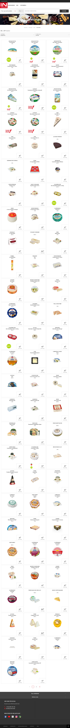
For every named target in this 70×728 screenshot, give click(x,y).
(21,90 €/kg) (42, 276)
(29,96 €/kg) (65, 396)
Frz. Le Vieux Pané (57, 303)
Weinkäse (12, 591)
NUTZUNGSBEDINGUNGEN (22, 726)
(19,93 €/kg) (65, 85)
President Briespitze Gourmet (12, 472)
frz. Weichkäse (12, 233)
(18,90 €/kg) (65, 563)
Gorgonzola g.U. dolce (34, 209)
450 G (35, 306)
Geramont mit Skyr (12, 639)
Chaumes (12, 279)
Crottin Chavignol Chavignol (12, 209)
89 (65, 250)
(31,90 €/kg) (20, 181)
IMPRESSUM (5, 726)
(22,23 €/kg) (65, 348)
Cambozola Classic (57, 351)
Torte (57, 352)
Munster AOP (57, 281)
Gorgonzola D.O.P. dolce (12, 66)
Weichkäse (35, 19)
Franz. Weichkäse (57, 615)
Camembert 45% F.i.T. (35, 137)
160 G (35, 282)
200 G (35, 67)
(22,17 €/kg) (42, 515)
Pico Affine (12, 567)
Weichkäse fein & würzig (12, 114)
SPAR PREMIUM (12, 65)
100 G (57, 43)
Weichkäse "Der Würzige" (57, 328)
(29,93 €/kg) (42, 467)
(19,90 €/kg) (20, 324)
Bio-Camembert (35, 42)
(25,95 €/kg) (65, 276)
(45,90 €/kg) (42, 539)
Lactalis (12, 470)
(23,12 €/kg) (20, 372)
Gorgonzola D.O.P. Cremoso (57, 519)
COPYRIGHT (32, 726)
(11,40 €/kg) (20, 133)
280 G (12, 425)
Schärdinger (57, 208)
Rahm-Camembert (12, 305)
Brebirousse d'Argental (34, 519)
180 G (57, 115)
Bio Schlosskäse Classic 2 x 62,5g (12, 328)
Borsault (57, 614)
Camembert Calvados (57, 376)
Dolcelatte (57, 567)
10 (42, 609)
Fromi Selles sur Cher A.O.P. (35, 590)
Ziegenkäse (35, 472)
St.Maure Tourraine (34, 232)
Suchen (64, 11)
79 (43, 155)
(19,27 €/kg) (42, 372)
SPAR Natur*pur (12, 41)
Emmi (57, 232)
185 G (57, 616)
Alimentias (12, 399)
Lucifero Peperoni (57, 136)
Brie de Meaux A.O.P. (57, 447)
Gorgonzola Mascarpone (35, 352)
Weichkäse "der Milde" (12, 519)
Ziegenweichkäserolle (35, 400)
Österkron (57, 209)
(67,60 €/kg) (42, 634)
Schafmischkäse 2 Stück (34, 305)
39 (20, 83)
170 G (12, 258)
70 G (35, 473)
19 (65, 59)
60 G (12, 210)
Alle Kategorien (7, 11)
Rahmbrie (57, 639)
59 (65, 107)
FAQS (38, 726)
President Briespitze (12, 615)
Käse (34, 27)
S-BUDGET (35, 88)
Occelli (35, 327)
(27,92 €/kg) (65, 181)
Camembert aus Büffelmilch (12, 448)
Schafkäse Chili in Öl (35, 567)
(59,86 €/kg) (42, 491)
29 (43, 322)
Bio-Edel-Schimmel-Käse (12, 90)
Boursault (12, 232)
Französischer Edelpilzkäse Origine (34, 424)
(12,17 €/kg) (65, 133)
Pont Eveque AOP (57, 400)
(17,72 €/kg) (20, 157)
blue (12, 376)
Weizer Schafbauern (34, 279)
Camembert (57, 543)
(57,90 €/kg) (42, 181)
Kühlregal (30, 27)
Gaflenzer (35, 303)
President (35, 256)
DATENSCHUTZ (12, 726)
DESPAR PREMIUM (12, 184)
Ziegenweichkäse (12, 137)
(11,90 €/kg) (42, 396)
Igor (35, 351)
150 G (57, 67)
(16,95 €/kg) (20, 491)
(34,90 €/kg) (42, 205)
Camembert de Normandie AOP (35, 663)
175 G (57, 330)
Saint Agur (34, 423)
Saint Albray (35, 494)
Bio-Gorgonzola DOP (57, 90)
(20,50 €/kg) (20, 658)
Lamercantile (12, 447)
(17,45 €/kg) (42, 85)
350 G (12, 115)
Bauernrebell (12, 424)
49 (43, 83)
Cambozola (57, 494)
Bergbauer (57, 160)
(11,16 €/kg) (42, 157)
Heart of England (35, 184)
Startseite (25, 27)
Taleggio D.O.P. (12, 185)
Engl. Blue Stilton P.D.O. (34, 185)
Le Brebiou (12, 494)
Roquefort (57, 470)
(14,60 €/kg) (20, 109)
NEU (17, 5)
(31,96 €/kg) (42, 682)
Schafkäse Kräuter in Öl (34, 281)
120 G (35, 330)
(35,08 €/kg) (65, 634)
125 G (57, 163)
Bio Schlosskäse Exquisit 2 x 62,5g (57, 185)
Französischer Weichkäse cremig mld (35, 90)
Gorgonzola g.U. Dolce (34, 66)
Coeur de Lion (35, 375)
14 (42, 251)
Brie (35, 257)
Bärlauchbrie (57, 233)
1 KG (12, 43)
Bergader (57, 327)
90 (43, 632)
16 (42, 633)
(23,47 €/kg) (20, 276)
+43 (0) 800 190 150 (10, 706)
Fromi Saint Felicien (57, 423)
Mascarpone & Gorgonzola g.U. (57, 66)
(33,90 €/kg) (20, 515)
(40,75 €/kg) (42, 348)
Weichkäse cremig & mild (35, 114)
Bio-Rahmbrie (12, 42)
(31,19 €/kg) (42, 300)
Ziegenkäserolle (12, 400)
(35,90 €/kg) (65, 491)
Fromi (34, 160)
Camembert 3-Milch (35, 448)
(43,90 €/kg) (65, 300)
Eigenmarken (11, 5)
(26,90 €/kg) (65, 157)
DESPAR (57, 65)
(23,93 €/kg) (65, 109)
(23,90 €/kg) (20, 85)
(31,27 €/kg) (20, 396)
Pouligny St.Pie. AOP (35, 615)
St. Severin (12, 352)
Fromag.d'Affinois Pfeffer (35, 161)
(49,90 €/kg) (42, 658)
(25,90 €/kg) (20, 467)
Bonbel (12, 256)
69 (65, 155)
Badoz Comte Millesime (57, 590)
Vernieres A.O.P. (57, 472)
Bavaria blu (12, 663)
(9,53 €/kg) (42, 324)
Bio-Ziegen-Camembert (57, 42)
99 (20, 59)
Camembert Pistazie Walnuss (57, 161)
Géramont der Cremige (12, 160)
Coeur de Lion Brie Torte (35, 376)
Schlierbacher (57, 184)
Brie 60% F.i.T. (57, 114)
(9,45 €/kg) (42, 109)
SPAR (57, 112)
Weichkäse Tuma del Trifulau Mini (34, 328)
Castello (12, 375)
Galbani (57, 518)
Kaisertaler (35, 543)
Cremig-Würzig (12, 257)
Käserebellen (12, 423)
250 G (35, 43)
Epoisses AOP (34, 639)
